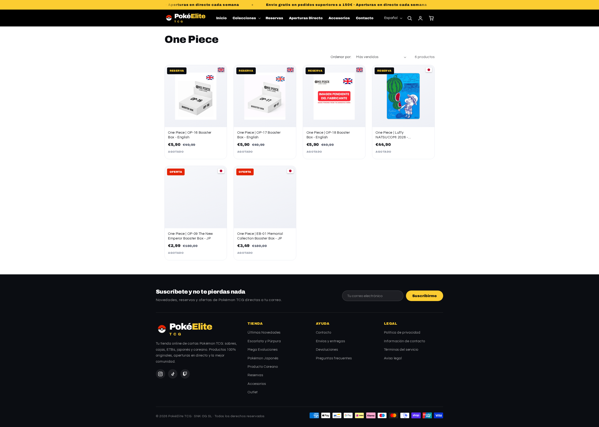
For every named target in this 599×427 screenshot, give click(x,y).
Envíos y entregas (330, 341)
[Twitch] (185, 374)
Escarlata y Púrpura (264, 341)
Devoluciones (327, 349)
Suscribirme (424, 296)
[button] (246, 18)
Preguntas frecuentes (334, 358)
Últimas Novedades (264, 332)
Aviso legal (393, 358)
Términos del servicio (401, 349)
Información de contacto (404, 341)
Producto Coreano (263, 366)
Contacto (323, 332)
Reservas (255, 375)
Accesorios (257, 384)
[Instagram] (160, 374)
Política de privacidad (402, 332)
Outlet (253, 392)
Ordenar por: (341, 57)
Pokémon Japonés (263, 358)
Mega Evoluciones (263, 349)
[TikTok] (172, 374)
